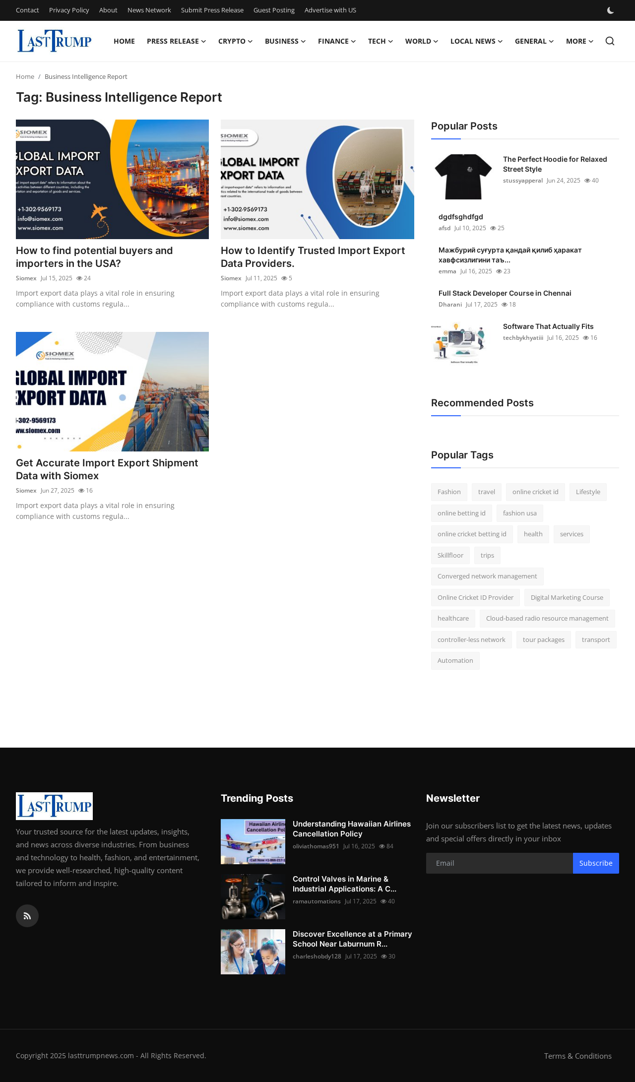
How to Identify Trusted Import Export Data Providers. (313, 257)
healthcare (453, 618)
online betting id (462, 513)
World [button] (418, 41)
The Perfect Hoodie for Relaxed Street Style (555, 164)
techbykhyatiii (523, 337)
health (533, 533)
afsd (444, 228)
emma (447, 271)
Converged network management (487, 576)
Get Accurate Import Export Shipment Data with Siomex (107, 469)
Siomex (26, 278)
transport (596, 639)
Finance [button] (333, 41)
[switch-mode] (611, 10)
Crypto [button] (232, 41)
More (576, 41)
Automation (455, 660)
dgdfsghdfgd (461, 216)
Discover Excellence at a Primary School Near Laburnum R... (352, 939)
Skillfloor (450, 555)
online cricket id (535, 491)
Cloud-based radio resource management (547, 618)
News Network (149, 9)
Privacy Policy (69, 9)
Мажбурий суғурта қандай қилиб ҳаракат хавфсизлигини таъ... (510, 255)
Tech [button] (377, 41)
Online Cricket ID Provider (475, 597)
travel (486, 491)
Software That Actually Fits (548, 326)
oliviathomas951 (316, 846)
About (108, 9)
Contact (27, 9)
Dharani (450, 304)
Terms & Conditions (578, 1056)
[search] (610, 41)
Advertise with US (330, 9)
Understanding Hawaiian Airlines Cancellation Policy (352, 828)
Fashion (449, 491)
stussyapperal (523, 180)
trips (487, 555)
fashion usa (520, 513)
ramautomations (317, 901)
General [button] (531, 41)
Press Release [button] (173, 41)
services (571, 533)
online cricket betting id (472, 533)
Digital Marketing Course (567, 597)
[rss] (27, 915)
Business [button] (282, 41)
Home (124, 41)
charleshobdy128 (317, 956)
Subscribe (596, 863)
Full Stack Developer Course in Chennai (505, 293)
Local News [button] (473, 41)
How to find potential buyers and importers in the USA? (94, 257)
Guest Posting (274, 9)
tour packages (544, 639)
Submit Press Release (212, 9)
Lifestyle (588, 491)
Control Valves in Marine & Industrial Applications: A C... (344, 883)
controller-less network (472, 639)
